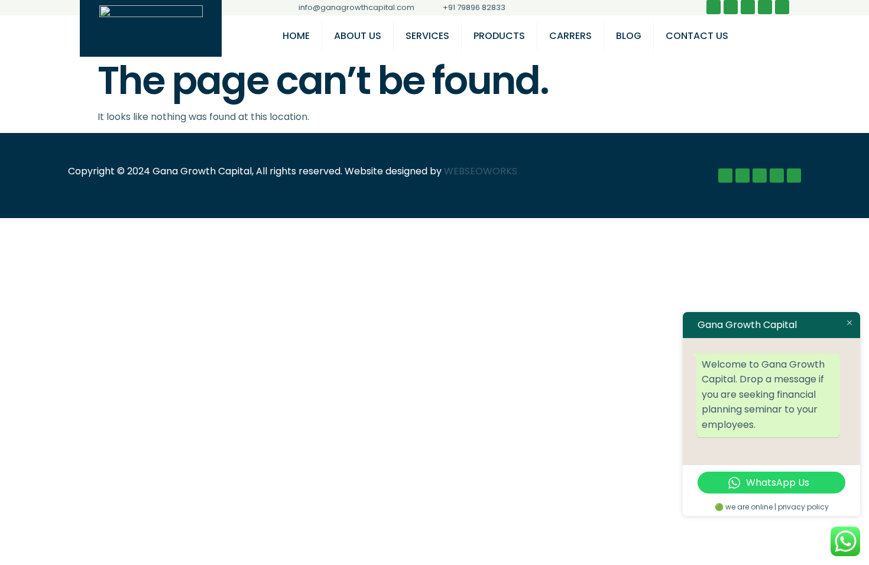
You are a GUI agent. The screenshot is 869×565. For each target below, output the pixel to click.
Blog (628, 36)
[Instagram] (731, 7)
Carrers (570, 36)
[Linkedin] (765, 7)
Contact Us (697, 36)
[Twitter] (748, 7)
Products (499, 36)
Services (427, 36)
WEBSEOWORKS (480, 171)
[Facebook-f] (713, 7)
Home (296, 36)
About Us (357, 36)
